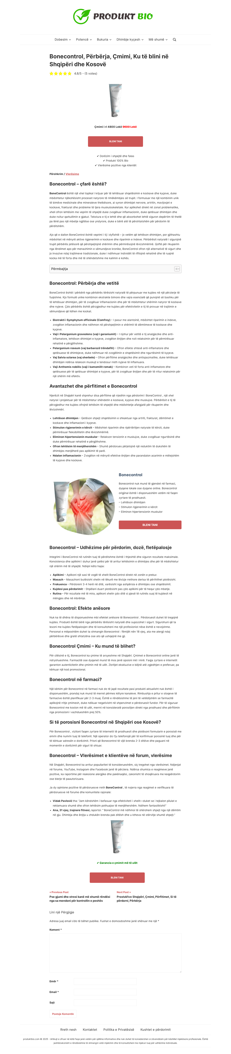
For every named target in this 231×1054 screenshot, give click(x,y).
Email (54, 992)
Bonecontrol (130, 474)
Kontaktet (90, 1030)
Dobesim (61, 39)
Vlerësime (72, 174)
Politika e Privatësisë (118, 1030)
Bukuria (102, 39)
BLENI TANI (115, 141)
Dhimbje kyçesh (128, 39)
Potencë (82, 39)
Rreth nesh (68, 1030)
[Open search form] (175, 39)
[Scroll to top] (225, 1048)
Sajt (52, 1002)
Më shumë (156, 39)
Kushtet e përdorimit (155, 1030)
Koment (56, 929)
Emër (54, 981)
